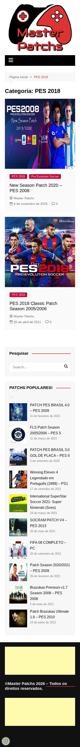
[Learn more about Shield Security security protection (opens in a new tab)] (5, 741)
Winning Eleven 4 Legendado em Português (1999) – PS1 (49, 477)
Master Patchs (24, 198)
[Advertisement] (40, 661)
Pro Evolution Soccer (45, 176)
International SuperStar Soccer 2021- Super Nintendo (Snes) (48, 501)
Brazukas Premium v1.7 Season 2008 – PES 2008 (49, 593)
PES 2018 (18, 176)
